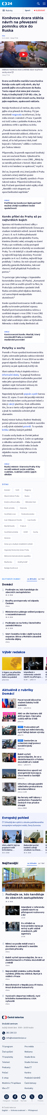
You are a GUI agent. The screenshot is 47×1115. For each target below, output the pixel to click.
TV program (7, 1046)
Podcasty (6, 1067)
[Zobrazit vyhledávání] (38, 3)
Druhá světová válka (12, 502)
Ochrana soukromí (18, 1110)
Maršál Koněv (9, 526)
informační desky (10, 374)
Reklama (29, 1051)
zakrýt (11, 403)
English (5, 1110)
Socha (35, 532)
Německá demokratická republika (17, 556)
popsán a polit (31, 393)
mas (3, 36)
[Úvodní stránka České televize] (13, 1017)
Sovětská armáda (11, 532)
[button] (23, 54)
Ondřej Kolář (22, 562)
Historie (7, 538)
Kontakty (29, 1088)
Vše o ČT (6, 1088)
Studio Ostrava (31, 1062)
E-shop (5, 1077)
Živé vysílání (7, 1051)
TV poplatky (7, 1057)
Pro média (29, 1046)
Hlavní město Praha (11, 496)
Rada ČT (28, 1067)
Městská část (30, 502)
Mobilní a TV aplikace (11, 1083)
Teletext (6, 1062)
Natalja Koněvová (11, 568)
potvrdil (27, 426)
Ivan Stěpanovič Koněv (13, 520)
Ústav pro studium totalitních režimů (18, 544)
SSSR (26, 532)
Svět (17, 490)
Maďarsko (8, 562)
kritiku (5, 429)
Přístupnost (33, 1110)
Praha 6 (23, 526)
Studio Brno (30, 1057)
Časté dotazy (30, 1083)
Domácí (7, 490)
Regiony (28, 490)
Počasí (5, 1072)
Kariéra (28, 1072)
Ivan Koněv (32, 520)
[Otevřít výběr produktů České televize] (44, 3)
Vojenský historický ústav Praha (16, 550)
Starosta (23, 508)
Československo (27, 514)
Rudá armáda (9, 508)
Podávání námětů (32, 1077)
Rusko (27, 496)
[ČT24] (7, 3)
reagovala (17, 114)
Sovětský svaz (10, 514)
